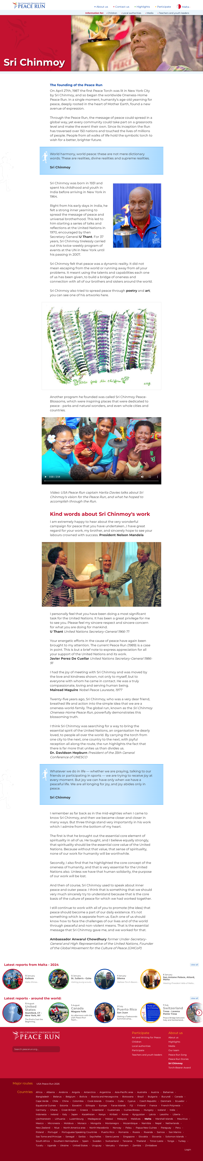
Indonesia (41, 1114)
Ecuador (180, 1101)
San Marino (175, 1132)
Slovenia (157, 1136)
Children (112, 13)
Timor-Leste (157, 1141)
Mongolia (96, 1123)
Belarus (57, 1096)
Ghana (54, 1110)
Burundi (166, 1096)
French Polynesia (171, 1105)
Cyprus (132, 1101)
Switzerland (112, 1141)
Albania (50, 1092)
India (173, 1110)
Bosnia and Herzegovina (105, 1096)
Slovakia (143, 1136)
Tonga (171, 1141)
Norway (117, 1127)
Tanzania (128, 1141)
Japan (74, 1114)
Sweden (97, 1141)
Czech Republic (148, 1101)
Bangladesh (43, 1096)
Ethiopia (90, 1105)
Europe (103, 1105)
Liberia (177, 1114)
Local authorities (132, 13)
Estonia (64, 1105)
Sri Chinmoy (175, 1063)
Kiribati (114, 1114)
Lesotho (164, 1114)
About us (102, 6)
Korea (125, 1114)
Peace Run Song (177, 1054)
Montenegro (112, 1123)
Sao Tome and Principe (49, 1136)
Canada (179, 1096)
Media (150, 13)
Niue (57, 1127)
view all (194, 964)
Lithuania (60, 1118)
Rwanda (148, 1132)
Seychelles (96, 1136)
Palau (128, 1127)
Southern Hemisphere (66, 1141)
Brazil (141, 1096)
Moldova (69, 1123)
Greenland (98, 1110)
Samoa (161, 1132)
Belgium (71, 1096)
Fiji (132, 1105)
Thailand (141, 1141)
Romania (123, 1132)
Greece (84, 1110)
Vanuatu (110, 1145)
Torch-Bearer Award (179, 1067)
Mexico (40, 1123)
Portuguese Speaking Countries (80, 1132)
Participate (164, 6)
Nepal (158, 1123)
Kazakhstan (88, 1114)
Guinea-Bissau (132, 1110)
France (154, 1105)
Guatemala (114, 1110)
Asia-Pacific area (124, 1092)
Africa (39, 1092)
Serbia (82, 1136)
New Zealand (43, 1127)
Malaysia (122, 1118)
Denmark (166, 1101)
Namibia (147, 1123)
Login (188, 1149)
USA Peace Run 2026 (48, 1083)
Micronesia (54, 1123)
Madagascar (95, 1118)
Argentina (105, 1092)
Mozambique (130, 1123)
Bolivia (83, 1096)
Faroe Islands (118, 1105)
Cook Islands (95, 1101)
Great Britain (69, 1110)
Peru (178, 1127)
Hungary (149, 1110)
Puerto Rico (108, 1132)
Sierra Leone (112, 1136)
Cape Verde (42, 1101)
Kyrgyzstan (138, 1114)
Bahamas (168, 1092)
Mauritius (182, 1118)
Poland (40, 1132)
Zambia (137, 1145)
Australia (142, 1092)
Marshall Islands (164, 1118)
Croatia (110, 1101)
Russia (136, 1132)
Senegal (70, 1136)
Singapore (129, 1136)
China (65, 1101)
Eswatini (77, 1105)
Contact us (122, 6)
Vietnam (124, 1145)
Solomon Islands (174, 1136)
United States (80, 1145)
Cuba (121, 1101)
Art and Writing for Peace (146, 1037)
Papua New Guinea (146, 1127)
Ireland (55, 1114)
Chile (55, 1101)
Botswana (128, 1096)
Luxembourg (76, 1118)
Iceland (162, 1110)
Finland (141, 1105)
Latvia (152, 1114)
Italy (65, 1114)
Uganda (52, 1145)
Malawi (109, 1118)
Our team (173, 1050)
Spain (85, 1141)
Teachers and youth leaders (174, 13)
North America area (74, 1127)
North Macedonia (99, 1127)
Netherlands (173, 1123)
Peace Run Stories (178, 1059)
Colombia (78, 1101)
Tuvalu (40, 1145)
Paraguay (166, 1127)
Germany (41, 1110)
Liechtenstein (43, 1118)
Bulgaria (153, 1096)
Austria (155, 1092)
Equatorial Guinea (46, 1105)
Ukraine (64, 1145)
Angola (76, 1092)
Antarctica (90, 1092)
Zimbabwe (151, 1145)
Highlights (143, 6)
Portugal (53, 1132)
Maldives (136, 1118)
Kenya (102, 1114)
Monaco (82, 1123)
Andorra (63, 1092)
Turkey (182, 1141)
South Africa (43, 1141)
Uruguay (97, 1145)
